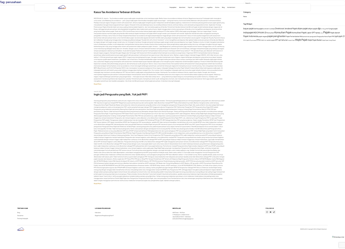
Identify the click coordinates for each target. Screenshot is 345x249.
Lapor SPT (311, 32)
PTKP (265, 40)
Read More (97, 84)
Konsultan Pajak (283, 32)
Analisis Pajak (199, 7)
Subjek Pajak (291, 40)
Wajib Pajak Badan (315, 40)
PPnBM (262, 40)
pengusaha (313, 36)
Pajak (326, 32)
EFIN (327, 28)
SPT (276, 40)
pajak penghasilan (276, 36)
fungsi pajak (333, 29)
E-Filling (323, 28)
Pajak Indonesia (250, 36)
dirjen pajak (302, 28)
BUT (268, 28)
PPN (258, 40)
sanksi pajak (271, 40)
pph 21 (342, 36)
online (321, 32)
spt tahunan (283, 40)
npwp (317, 32)
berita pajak (258, 29)
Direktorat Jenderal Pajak (286, 28)
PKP (333, 36)
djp (319, 28)
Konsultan (270, 33)
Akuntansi (182, 7)
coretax (272, 29)
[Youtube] (270, 212)
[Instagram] (267, 212)
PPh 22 (245, 40)
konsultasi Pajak (299, 32)
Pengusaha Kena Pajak (324, 36)
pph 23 (249, 40)
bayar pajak (248, 28)
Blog (223, 7)
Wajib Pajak (301, 39)
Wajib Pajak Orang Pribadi (329, 40)
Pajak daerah (335, 33)
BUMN (264, 28)
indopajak (248, 32)
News (245, 16)
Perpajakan (173, 7)
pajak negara (262, 36)
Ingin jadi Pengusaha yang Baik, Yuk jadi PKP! (121, 94)
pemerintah (306, 36)
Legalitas (209, 7)
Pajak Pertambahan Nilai (294, 36)
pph (337, 36)
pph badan (253, 40)
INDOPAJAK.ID (259, 32)
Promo (217, 7)
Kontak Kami (231, 7)
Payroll (190, 7)
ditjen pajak (312, 29)
